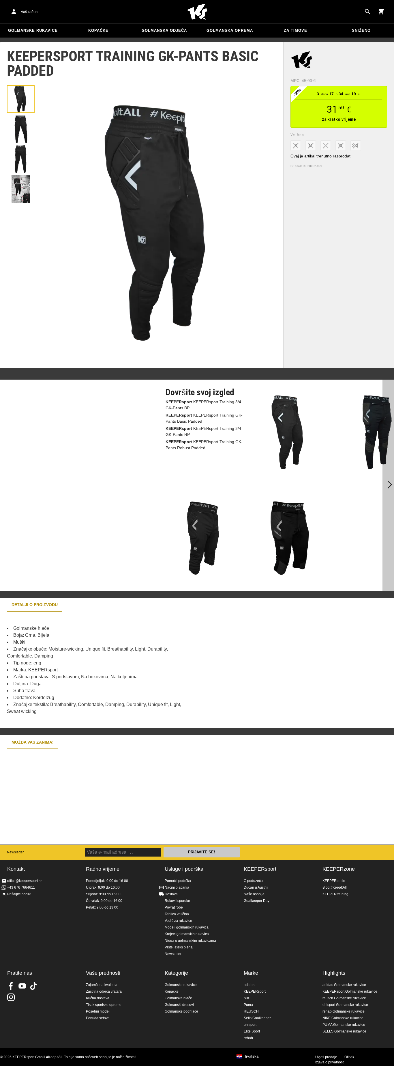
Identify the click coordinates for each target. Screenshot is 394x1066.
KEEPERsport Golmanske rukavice (349, 991)
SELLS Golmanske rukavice (344, 1031)
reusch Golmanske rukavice (344, 998)
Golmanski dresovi (179, 1005)
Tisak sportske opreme (103, 1005)
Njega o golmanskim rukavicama (190, 941)
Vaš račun (29, 12)
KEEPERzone (338, 869)
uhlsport (250, 1025)
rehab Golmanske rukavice (343, 1011)
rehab (248, 1038)
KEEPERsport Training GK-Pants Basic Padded (204, 418)
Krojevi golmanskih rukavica (187, 934)
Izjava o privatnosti (329, 1062)
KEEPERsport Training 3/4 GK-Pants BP (203, 405)
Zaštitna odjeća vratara (104, 991)
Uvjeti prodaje (326, 1057)
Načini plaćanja (177, 887)
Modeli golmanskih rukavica (187, 927)
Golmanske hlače (178, 998)
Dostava (171, 894)
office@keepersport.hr (24, 881)
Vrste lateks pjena (179, 947)
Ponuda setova (98, 1018)
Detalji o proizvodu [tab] (35, 604)
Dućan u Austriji (256, 887)
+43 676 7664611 (21, 887)
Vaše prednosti (103, 973)
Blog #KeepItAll (334, 887)
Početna (197, 12)
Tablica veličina (177, 914)
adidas (249, 985)
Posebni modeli (98, 1011)
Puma (248, 1005)
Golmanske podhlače (181, 1011)
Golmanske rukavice (33, 30)
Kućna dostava (97, 998)
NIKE (248, 998)
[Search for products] (367, 11)
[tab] (21, 99)
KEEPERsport (260, 869)
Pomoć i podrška (178, 881)
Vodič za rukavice (178, 921)
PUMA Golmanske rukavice (343, 1025)
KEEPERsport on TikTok (33, 986)
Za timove (295, 30)
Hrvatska (250, 1056)
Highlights (333, 973)
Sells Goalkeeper (257, 1018)
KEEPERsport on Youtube (22, 986)
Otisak (349, 1057)
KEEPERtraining (335, 894)
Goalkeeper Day (256, 901)
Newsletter (15, 852)
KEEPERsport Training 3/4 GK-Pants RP (203, 431)
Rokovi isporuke (177, 901)
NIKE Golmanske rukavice (342, 1018)
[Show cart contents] (381, 11)
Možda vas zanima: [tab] (33, 742)
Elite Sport (252, 1031)
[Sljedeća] (388, 485)
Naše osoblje (254, 894)
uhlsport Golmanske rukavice (345, 1005)
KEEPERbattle (333, 881)
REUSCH (251, 1011)
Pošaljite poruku (20, 894)
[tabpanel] (101, 670)
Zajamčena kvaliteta (101, 985)
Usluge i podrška (184, 869)
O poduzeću (253, 881)
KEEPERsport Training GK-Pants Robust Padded (204, 444)
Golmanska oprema (230, 30)
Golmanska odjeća (164, 30)
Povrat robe (174, 907)
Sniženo (361, 30)
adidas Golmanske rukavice (344, 985)
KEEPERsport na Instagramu (11, 997)
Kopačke (98, 30)
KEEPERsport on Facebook (11, 986)
